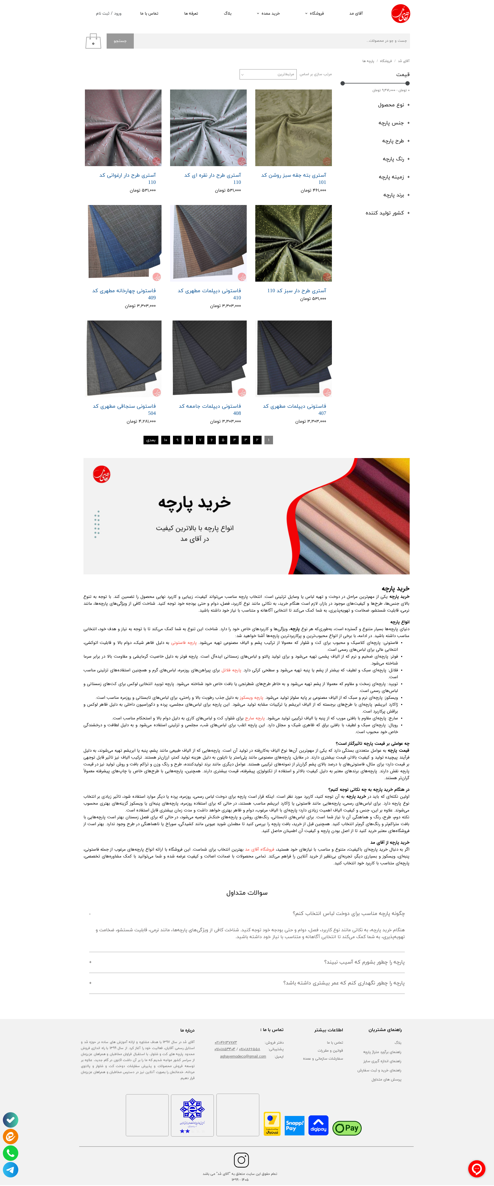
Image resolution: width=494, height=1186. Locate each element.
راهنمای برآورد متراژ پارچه (382, 1052)
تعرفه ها (191, 13)
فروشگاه (317, 13)
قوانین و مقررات (330, 1050)
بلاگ (228, 13)
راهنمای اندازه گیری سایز (382, 1061)
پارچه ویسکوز (251, 697)
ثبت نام (102, 13)
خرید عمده (271, 13)
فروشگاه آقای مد (259, 849)
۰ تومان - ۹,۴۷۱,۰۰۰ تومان (391, 90)
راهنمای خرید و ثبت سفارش (379, 1070)
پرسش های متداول (386, 1079)
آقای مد (356, 13)
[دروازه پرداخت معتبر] (272, 1135)
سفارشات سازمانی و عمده (323, 1058)
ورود (117, 13)
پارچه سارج (255, 718)
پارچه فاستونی (184, 642)
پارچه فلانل (231, 670)
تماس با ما (149, 13)
